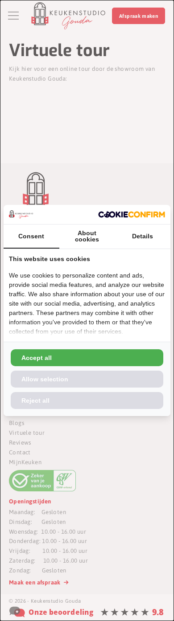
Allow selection (44, 379)
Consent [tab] (31, 236)
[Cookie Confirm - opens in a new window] (131, 214)
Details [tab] (142, 236)
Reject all (35, 400)
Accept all (36, 357)
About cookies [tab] (87, 236)
